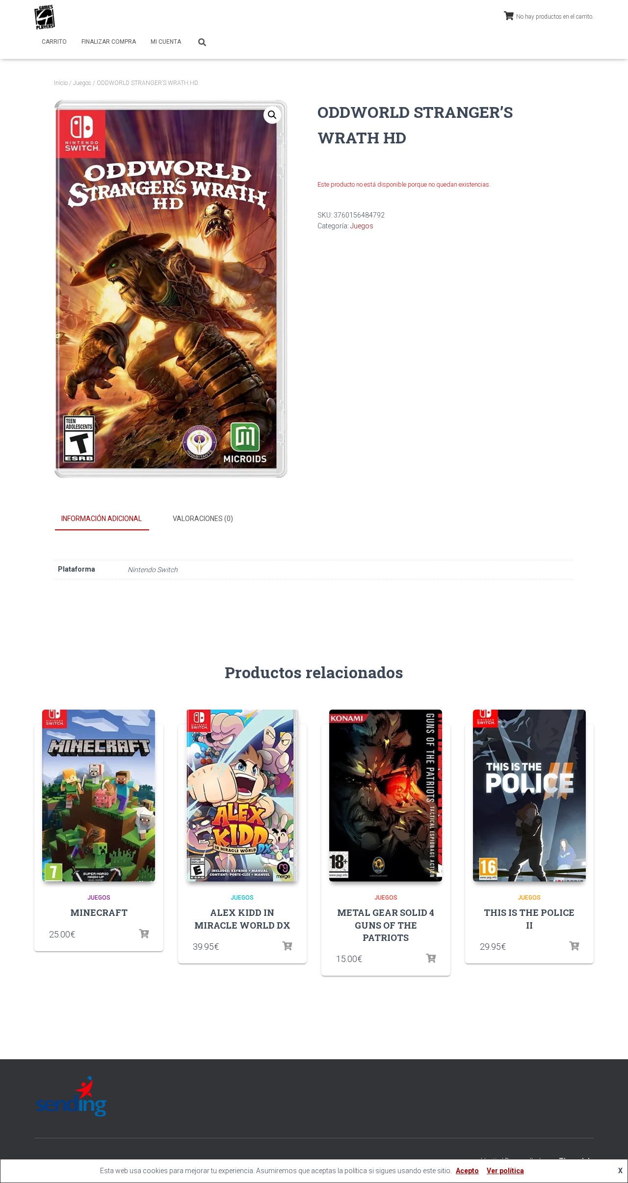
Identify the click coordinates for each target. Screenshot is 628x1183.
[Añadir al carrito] (431, 958)
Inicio (61, 83)
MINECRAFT (99, 912)
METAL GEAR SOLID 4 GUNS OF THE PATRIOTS (385, 925)
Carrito (54, 41)
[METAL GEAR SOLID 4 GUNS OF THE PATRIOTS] (385, 795)
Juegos (82, 83)
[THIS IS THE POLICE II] (529, 795)
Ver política (505, 1171)
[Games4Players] (44, 17)
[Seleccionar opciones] (144, 934)
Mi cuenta (166, 41)
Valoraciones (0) (203, 519)
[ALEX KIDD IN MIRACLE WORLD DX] (242, 795)
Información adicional (101, 519)
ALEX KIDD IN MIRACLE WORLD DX (242, 919)
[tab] (109, 519)
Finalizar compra (108, 41)
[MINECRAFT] (98, 795)
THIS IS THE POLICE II (529, 919)
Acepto (467, 1171)
